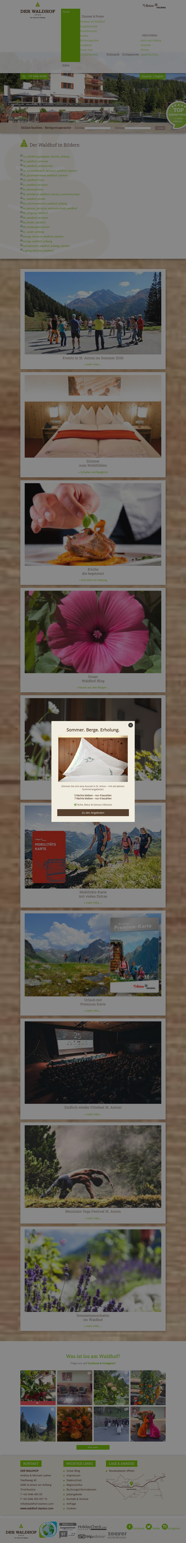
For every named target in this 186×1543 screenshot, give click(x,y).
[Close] (130, 725)
